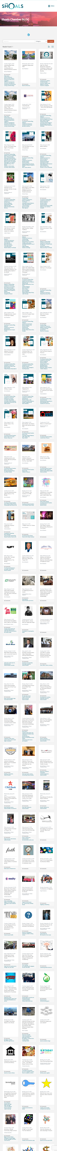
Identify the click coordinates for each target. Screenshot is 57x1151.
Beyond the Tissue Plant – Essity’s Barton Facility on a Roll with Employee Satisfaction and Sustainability (46, 597)
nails (12, 843)
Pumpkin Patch (25, 334)
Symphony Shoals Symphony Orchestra (46, 130)
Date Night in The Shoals (9, 167)
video (48, 1112)
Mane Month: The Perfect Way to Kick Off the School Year (28, 430)
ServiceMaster (7, 1107)
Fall (31, 329)
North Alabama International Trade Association (46, 169)
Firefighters (31, 372)
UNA (47, 125)
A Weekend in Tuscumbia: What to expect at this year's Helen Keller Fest (46, 498)
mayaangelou (31, 635)
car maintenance (12, 970)
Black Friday (31, 297)
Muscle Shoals (12, 171)
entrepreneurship (8, 84)
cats (5, 704)
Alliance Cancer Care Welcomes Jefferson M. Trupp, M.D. (27, 563)
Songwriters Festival (8, 298)
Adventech (24, 1039)
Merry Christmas (25, 295)
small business (43, 85)
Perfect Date (11, 170)
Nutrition (48, 211)
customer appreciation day (27, 737)
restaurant (29, 811)
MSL (23, 171)
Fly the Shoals (31, 168)
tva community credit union (28, 844)
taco (28, 1074)
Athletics (27, 407)
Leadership (6, 537)
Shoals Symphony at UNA (45, 128)
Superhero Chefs (7, 1001)
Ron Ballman (25, 1042)
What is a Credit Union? (45, 428)
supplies (48, 1077)
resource (10, 1077)
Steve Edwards (12, 907)
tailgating (42, 909)
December (29, 247)
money (48, 744)
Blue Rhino (6, 1045)
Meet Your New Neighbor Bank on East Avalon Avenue (46, 726)
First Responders (25, 373)
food (23, 811)
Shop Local (6, 162)
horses (29, 700)
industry (41, 1112)
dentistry (31, 907)
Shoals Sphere (7, 247)
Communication (7, 540)
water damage (7, 1109)
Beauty (12, 211)
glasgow (32, 970)
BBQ (46, 474)
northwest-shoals (7, 742)
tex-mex (24, 1076)
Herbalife (42, 212)
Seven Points (7, 508)
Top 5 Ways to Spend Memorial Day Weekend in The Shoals (46, 531)
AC (29, 970)
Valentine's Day (7, 164)
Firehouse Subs (25, 372)
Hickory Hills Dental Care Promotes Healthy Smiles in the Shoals (28, 993)
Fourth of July (31, 509)
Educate (42, 171)
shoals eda (12, 633)
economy (46, 88)
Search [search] (51, 45)
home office (42, 669)
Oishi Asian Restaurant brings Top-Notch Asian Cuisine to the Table (27, 801)
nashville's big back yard (9, 634)
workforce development (9, 86)
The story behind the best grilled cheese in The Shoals (10, 498)
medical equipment (44, 778)
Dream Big (42, 406)
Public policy (6, 80)
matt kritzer (24, 738)
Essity (5, 905)
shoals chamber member (9, 669)
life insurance (43, 939)
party (45, 1077)
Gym (45, 211)
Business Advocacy (26, 90)
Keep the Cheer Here (44, 250)
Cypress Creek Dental (26, 906)
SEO (51, 1144)
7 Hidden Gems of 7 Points (28, 529)
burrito (31, 1074)
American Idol (13, 406)
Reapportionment (8, 334)
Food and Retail (43, 476)
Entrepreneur (7, 206)
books (23, 636)
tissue (14, 906)
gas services (11, 1045)
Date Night (14, 163)
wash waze (6, 667)
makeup (45, 811)
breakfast (11, 1004)
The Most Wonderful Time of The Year (28, 249)
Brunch (45, 369)
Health (50, 209)
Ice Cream (12, 441)
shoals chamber (25, 605)
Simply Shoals (43, 125)
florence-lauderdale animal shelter (28, 742)
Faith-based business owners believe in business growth (10, 866)
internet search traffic (8, 939)
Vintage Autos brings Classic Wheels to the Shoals (9, 961)
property (29, 668)
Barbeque (42, 474)
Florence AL (24, 438)
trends (45, 1112)
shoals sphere (25, 603)
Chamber (47, 363)
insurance (42, 90)
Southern (49, 474)
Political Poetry (7, 373)
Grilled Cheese (13, 508)
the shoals (6, 636)
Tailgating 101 (25, 393)
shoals (49, 87)
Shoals (23, 909)
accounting (24, 779)
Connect (46, 171)
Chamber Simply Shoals (27, 129)
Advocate (50, 171)
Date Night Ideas (7, 163)
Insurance (28, 130)
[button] (49, 51)
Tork (5, 907)
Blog (50, 363)
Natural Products (7, 211)
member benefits (44, 86)
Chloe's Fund (25, 744)
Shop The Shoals (48, 252)
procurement (13, 88)
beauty (41, 811)
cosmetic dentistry (26, 1004)
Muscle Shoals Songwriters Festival (9, 295)
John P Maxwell (7, 538)
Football (23, 406)
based (7, 873)
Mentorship (13, 540)
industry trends (25, 1112)
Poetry (11, 370)
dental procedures (26, 1003)
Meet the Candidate (44, 335)
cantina (31, 1077)
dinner (5, 1005)
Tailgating (28, 406)
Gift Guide (13, 164)
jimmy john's (24, 735)
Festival (10, 476)
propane (10, 1044)
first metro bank (43, 744)
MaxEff (28, 1039)
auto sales (12, 971)
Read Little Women (8, 249)
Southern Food (43, 475)
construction (10, 778)
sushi (25, 811)
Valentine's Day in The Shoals (9, 169)
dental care (31, 1001)
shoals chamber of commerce (10, 812)
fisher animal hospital (8, 702)
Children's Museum (26, 476)
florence (24, 1077)
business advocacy (8, 81)
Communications (25, 209)
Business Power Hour (44, 170)
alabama (28, 1077)
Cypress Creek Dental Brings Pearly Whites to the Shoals (27, 895)
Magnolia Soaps (7, 209)
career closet (13, 744)
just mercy (31, 605)
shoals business (7, 668)
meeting (50, 669)
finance (41, 742)
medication (42, 777)
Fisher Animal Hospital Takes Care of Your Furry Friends (10, 691)
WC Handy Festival (8, 475)
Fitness (47, 209)
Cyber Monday (25, 298)
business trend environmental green (44, 1005)
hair (48, 811)
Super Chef (14, 1003)
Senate (46, 333)
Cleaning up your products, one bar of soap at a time (10, 193)
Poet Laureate (7, 372)
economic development (9, 87)
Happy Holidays (25, 250)
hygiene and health (8, 906)
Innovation (12, 291)
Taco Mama (24, 1074)
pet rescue (30, 744)
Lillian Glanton (7, 407)
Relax (49, 298)
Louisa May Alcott (7, 250)
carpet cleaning (7, 1113)
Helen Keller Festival (44, 506)
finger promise (7, 843)
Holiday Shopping (26, 291)
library (13, 1077)
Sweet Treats (7, 441)
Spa (47, 298)
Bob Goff (46, 406)
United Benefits (25, 110)
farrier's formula (25, 702)
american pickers (12, 635)
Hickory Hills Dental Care (27, 1005)
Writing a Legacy (8, 393)
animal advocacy (25, 740)
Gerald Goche (31, 1042)
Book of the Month (8, 248)
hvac (23, 969)
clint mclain (48, 939)
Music (41, 124)
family (23, 1113)
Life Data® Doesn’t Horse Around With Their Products (28, 691)
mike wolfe (6, 635)
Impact (11, 246)
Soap (11, 208)
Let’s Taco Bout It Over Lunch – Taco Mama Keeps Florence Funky (27, 1067)
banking (45, 742)
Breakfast (42, 369)
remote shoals (7, 633)
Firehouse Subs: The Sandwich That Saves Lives (27, 357)
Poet (14, 370)
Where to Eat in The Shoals (10, 165)
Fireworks (26, 509)
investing (48, 701)
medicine (47, 775)
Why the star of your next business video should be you (46, 1099)
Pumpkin (24, 335)
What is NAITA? (44, 150)
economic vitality (43, 87)
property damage (7, 1108)
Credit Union (43, 442)
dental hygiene (25, 1001)
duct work (28, 971)
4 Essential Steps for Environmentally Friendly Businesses (46, 993)
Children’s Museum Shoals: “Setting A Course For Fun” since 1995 (28, 464)
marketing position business (46, 971)
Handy (11, 474)
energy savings (25, 1044)
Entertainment (43, 508)
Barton (7, 907)
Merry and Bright (25, 294)
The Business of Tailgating (46, 893)
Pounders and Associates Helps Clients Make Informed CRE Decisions (28, 658)
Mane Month (25, 442)
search (48, 1144)
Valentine (6, 170)
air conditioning (25, 970)
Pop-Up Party (25, 293)
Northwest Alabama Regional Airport (28, 170)
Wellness (42, 211)
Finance (47, 442)
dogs (14, 702)
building (6, 778)
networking (46, 909)
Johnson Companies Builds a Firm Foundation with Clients (10, 767)
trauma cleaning (7, 1112)
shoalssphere (25, 635)
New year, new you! (44, 192)
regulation (6, 85)
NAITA (47, 165)
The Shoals (24, 125)
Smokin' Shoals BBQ (45, 462)
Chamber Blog (30, 125)
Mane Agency (25, 212)
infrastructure (7, 88)
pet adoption (25, 745)
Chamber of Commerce (27, 128)
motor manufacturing (26, 1040)
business (24, 936)
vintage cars (6, 971)
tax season (27, 778)
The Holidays (31, 246)
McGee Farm (31, 334)
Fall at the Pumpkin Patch (28, 318)
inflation (48, 85)
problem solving (30, 938)
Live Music (50, 123)
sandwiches (24, 739)
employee (47, 90)
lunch (14, 1004)
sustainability (9, 905)
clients (47, 669)
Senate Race (43, 334)
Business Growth (25, 211)
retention (24, 938)
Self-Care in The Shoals (45, 272)
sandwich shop (30, 738)
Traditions (24, 247)
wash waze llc (12, 667)
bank (5, 811)
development (43, 701)
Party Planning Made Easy (46, 1065)
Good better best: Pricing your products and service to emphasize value (28, 866)
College (26, 441)
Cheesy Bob (6, 509)
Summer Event (43, 509)
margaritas (28, 1076)
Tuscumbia (6, 1004)
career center (7, 744)
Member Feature (25, 165)
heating (26, 969)
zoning (5, 90)
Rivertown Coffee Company (46, 372)
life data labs (25, 700)
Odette (41, 373)
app (34, 1144)
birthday (42, 1077)
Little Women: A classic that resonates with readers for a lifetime (9, 234)
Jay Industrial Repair (45, 625)
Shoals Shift (11, 404)
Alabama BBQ (49, 475)
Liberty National (43, 938)
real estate (24, 668)
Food (10, 509)
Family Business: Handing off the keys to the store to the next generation (28, 1099)
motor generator (25, 1045)
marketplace (28, 936)
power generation (26, 1041)
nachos (32, 1076)
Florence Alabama (44, 123)
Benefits (24, 130)
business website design (45, 1045)
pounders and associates (27, 667)
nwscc (13, 742)
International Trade (44, 167)
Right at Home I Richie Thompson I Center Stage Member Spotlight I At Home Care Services (10, 1143)
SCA (5, 909)
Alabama (42, 88)
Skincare (6, 212)
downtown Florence (44, 702)
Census (5, 335)
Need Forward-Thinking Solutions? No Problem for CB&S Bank (10, 803)
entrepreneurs (12, 873)
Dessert (5, 442)
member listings (10, 90)
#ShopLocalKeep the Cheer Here (28, 289)
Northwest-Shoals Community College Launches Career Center (10, 726)
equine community (26, 701)
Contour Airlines (27, 171)
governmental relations (9, 82)
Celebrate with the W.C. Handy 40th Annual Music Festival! (10, 464)
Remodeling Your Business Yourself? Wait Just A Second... (46, 835)
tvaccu (23, 841)
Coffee (47, 368)
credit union (27, 841)
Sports (23, 407)
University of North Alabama (46, 127)
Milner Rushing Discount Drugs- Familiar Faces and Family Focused (46, 767)
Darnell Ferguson (7, 1003)
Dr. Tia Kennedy (25, 907)
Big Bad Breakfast (43, 370)
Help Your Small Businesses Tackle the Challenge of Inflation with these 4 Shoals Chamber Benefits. (46, 72)
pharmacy (42, 775)
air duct (23, 971)
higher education (7, 745)
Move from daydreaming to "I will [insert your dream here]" (46, 395)
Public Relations (27, 208)
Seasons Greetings (26, 252)
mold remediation (8, 1110)
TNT (23, 509)
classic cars (6, 970)
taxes (13, 84)
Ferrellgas (6, 1044)
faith (5, 873)
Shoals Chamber (46, 124)
